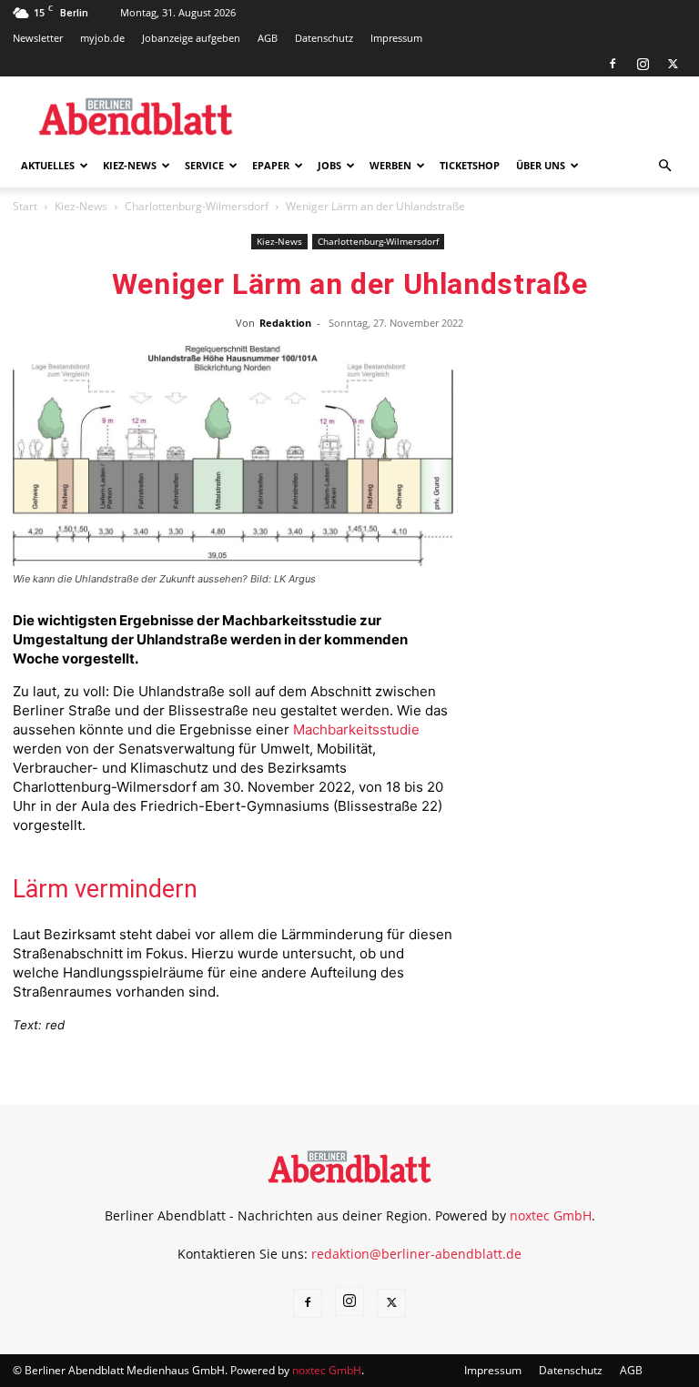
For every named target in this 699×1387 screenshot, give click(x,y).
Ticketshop (470, 165)
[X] (672, 63)
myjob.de (102, 38)
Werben (390, 165)
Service (204, 165)
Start (25, 206)
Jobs (329, 165)
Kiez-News (130, 165)
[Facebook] (612, 63)
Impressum (396, 38)
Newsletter (38, 38)
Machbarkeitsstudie (356, 729)
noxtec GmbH (551, 1215)
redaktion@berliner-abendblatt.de (416, 1253)
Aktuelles (48, 165)
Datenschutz (324, 38)
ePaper (270, 165)
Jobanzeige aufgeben (191, 38)
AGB (268, 38)
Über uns (540, 165)
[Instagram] (642, 63)
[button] (664, 166)
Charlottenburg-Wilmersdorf (196, 206)
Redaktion (285, 322)
